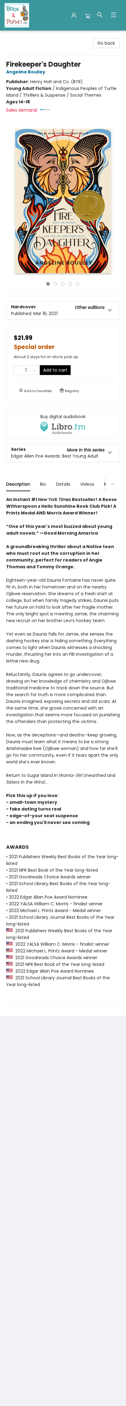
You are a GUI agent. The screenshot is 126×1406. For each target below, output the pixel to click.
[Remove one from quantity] (18, 370)
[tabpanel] (63, 749)
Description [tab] (18, 484)
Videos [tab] (87, 484)
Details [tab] (63, 484)
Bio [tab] (43, 484)
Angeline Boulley (25, 72)
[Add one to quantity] (34, 370)
